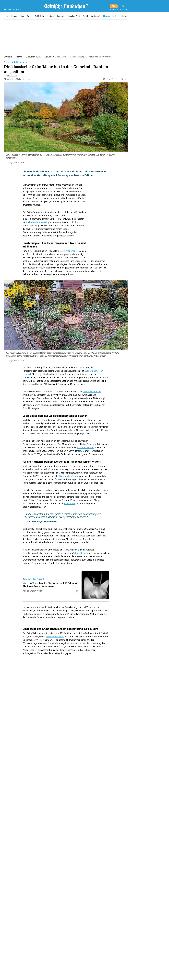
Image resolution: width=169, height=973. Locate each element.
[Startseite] (66, 6)
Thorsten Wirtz (34, 590)
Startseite (8, 56)
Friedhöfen (69, 503)
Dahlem (48, 56)
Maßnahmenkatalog (39, 222)
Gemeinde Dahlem (55, 636)
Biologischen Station (69, 476)
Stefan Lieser (12, 75)
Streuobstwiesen (85, 447)
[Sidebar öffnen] (6, 16)
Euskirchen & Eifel (33, 56)
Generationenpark (92, 391)
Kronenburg (72, 250)
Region (19, 56)
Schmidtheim (79, 552)
